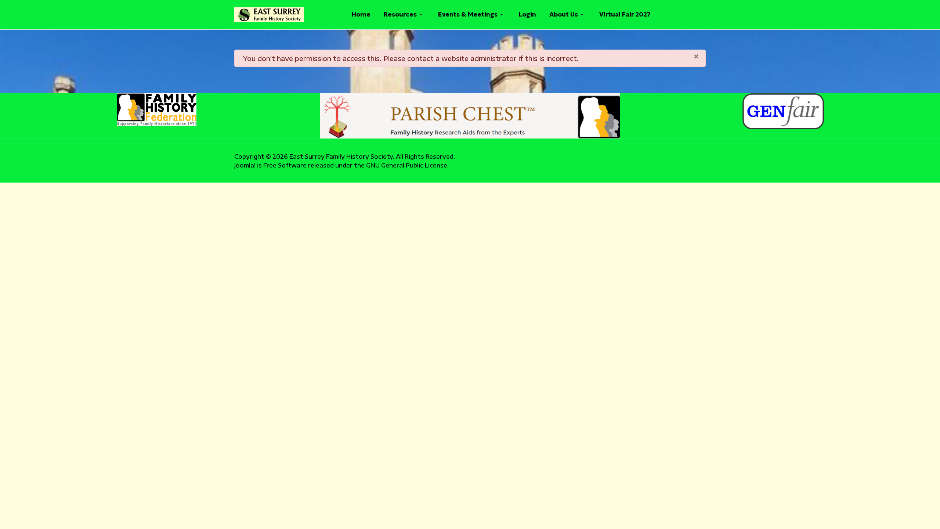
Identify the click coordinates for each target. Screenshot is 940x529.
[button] (404, 14)
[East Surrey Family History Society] (269, 14)
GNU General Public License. (407, 165)
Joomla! (245, 165)
